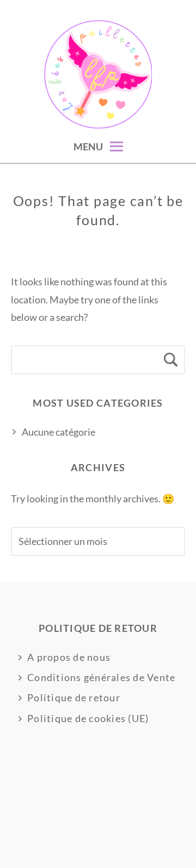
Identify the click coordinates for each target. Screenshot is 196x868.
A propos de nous (69, 657)
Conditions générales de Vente (101, 677)
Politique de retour (73, 697)
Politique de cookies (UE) (88, 718)
